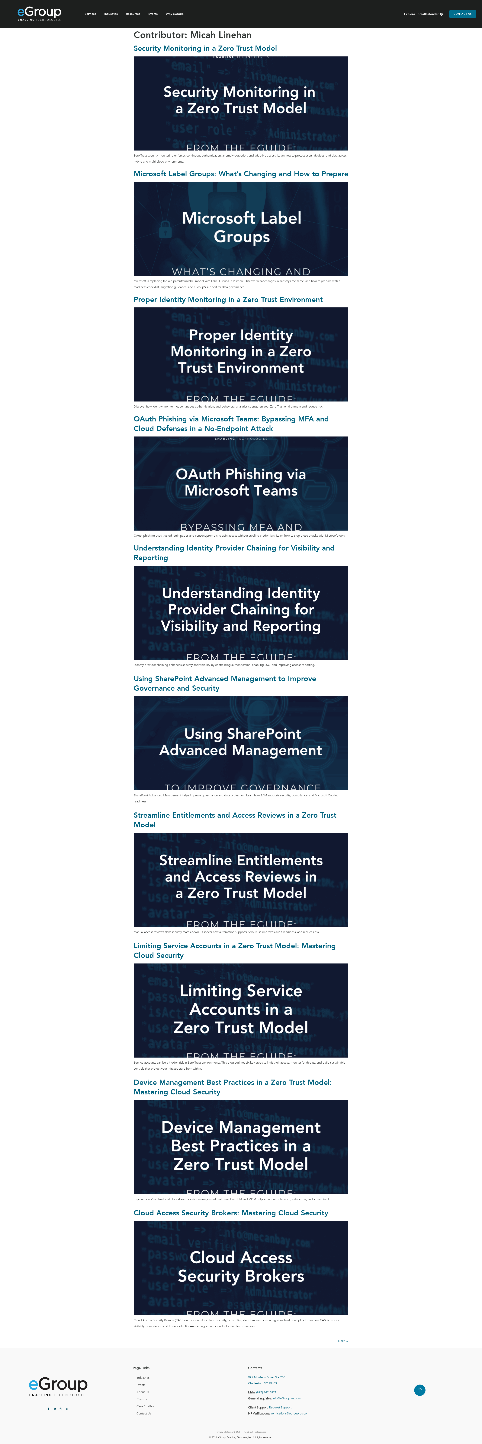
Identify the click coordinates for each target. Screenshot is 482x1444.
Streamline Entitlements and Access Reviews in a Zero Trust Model (235, 820)
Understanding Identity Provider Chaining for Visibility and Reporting (234, 553)
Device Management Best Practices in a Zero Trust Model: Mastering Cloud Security (233, 1087)
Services (90, 14)
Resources (133, 14)
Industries (111, 14)
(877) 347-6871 (266, 1392)
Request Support (280, 1407)
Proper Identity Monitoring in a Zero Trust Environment (228, 300)
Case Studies (145, 1406)
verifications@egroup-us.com (290, 1413)
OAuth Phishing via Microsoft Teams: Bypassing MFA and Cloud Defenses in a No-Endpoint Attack (231, 424)
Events (153, 14)
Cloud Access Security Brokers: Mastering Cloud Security (231, 1213)
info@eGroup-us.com (286, 1398)
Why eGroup (175, 14)
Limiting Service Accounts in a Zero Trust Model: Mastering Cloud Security (235, 950)
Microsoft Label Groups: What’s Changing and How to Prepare (241, 174)
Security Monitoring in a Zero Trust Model (205, 48)
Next (343, 1341)
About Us (143, 1392)
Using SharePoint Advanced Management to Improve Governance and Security (225, 683)
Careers (142, 1399)
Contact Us (144, 1413)
